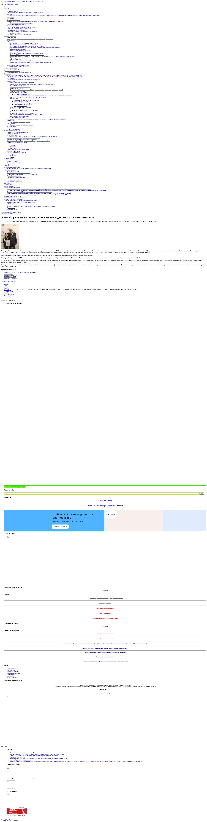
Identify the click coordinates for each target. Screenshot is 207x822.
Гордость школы (11, 668)
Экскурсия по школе (12, 677)
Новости (67, 289)
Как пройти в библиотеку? (11, 278)
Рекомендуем (10, 674)
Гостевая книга (11, 670)
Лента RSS (4, 820)
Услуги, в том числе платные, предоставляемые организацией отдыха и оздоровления (34, 755)
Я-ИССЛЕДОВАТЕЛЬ (10, 277)
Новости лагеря (8, 274)
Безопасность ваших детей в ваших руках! (22, 752)
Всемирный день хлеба (7, 213)
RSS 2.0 (94, 289)
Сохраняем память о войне (17, 757)
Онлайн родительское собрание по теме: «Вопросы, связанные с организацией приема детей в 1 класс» (39, 758)
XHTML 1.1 (10, 820)
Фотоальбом (10, 676)
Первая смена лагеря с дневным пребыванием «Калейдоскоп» (21, 272)
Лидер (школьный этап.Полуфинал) (11, 212)
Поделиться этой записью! (8, 281)
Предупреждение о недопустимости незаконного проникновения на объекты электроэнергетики (37, 754)
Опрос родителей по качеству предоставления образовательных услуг (105, 652)
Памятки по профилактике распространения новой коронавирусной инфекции (105, 648)
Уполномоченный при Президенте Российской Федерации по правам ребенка (105, 661)
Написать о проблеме (60, 526)
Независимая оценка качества (105, 657)
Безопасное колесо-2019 (10, 275)
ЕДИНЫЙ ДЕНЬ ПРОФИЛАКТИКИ (20, 760)
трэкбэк (126, 289)
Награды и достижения (13, 673)
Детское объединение (13, 671)
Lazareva (37, 289)
